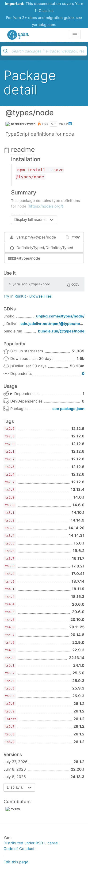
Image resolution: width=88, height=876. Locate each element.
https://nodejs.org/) (46, 206)
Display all (15, 787)
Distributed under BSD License (31, 843)
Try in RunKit (15, 296)
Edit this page (16, 862)
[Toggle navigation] (75, 34)
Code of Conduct (19, 848)
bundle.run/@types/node (61, 331)
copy (76, 237)
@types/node (28, 258)
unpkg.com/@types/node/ (60, 316)
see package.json (68, 408)
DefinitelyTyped (23, 124)
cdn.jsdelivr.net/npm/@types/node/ (53, 323)
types (15, 809)
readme (23, 149)
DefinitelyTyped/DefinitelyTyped (44, 247)
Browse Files (40, 296)
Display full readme (30, 220)
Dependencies (26, 393)
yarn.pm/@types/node (36, 237)
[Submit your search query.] (5, 51)
